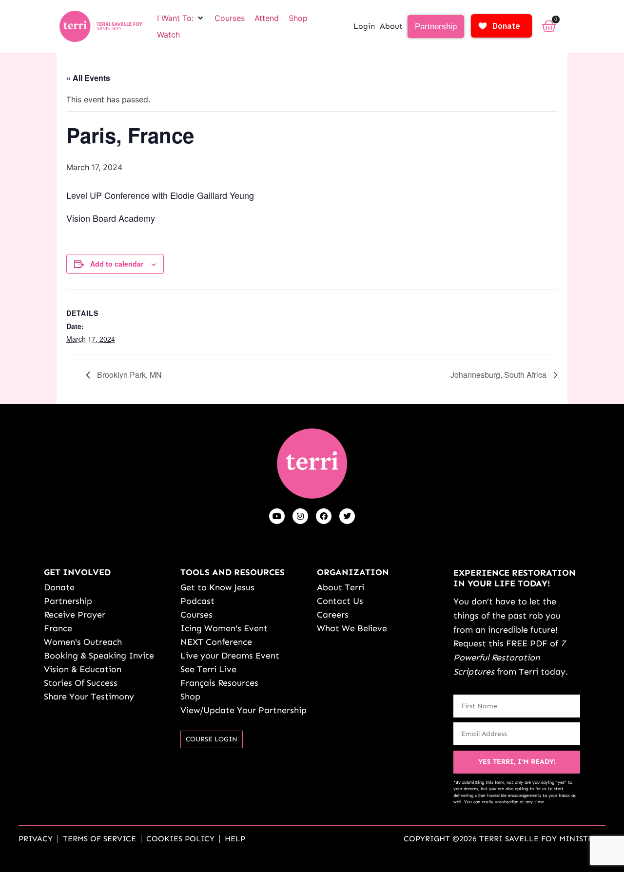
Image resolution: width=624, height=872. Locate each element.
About (391, 26)
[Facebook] (324, 516)
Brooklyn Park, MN (128, 374)
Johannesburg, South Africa (499, 374)
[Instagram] (300, 516)
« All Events (88, 77)
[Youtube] (277, 516)
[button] (181, 18)
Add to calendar (116, 264)
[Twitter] (347, 516)
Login (364, 26)
